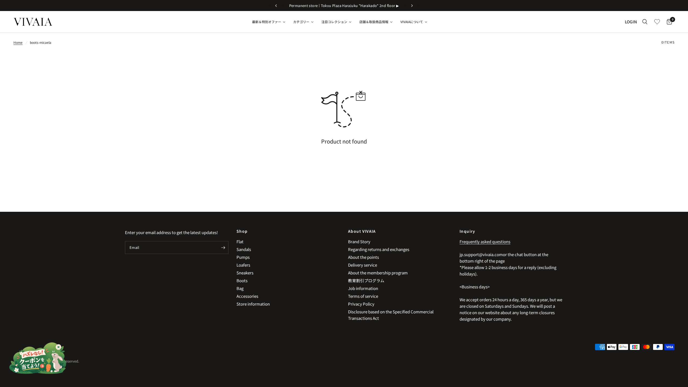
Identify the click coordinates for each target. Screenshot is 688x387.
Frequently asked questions (485, 241)
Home (18, 42)
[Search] (645, 22)
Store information (253, 304)
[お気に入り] (657, 22)
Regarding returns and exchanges (378, 249)
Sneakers (244, 272)
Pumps (243, 257)
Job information (363, 288)
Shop (242, 231)
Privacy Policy (361, 304)
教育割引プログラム (366, 280)
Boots (242, 280)
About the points (363, 257)
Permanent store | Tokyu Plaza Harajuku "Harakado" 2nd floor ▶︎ (344, 5)
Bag (239, 288)
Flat (239, 241)
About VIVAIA (362, 231)
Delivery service (362, 265)
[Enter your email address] (223, 247)
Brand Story (359, 241)
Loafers (243, 265)
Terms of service (363, 296)
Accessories (247, 296)
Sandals (243, 249)
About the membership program (378, 272)
